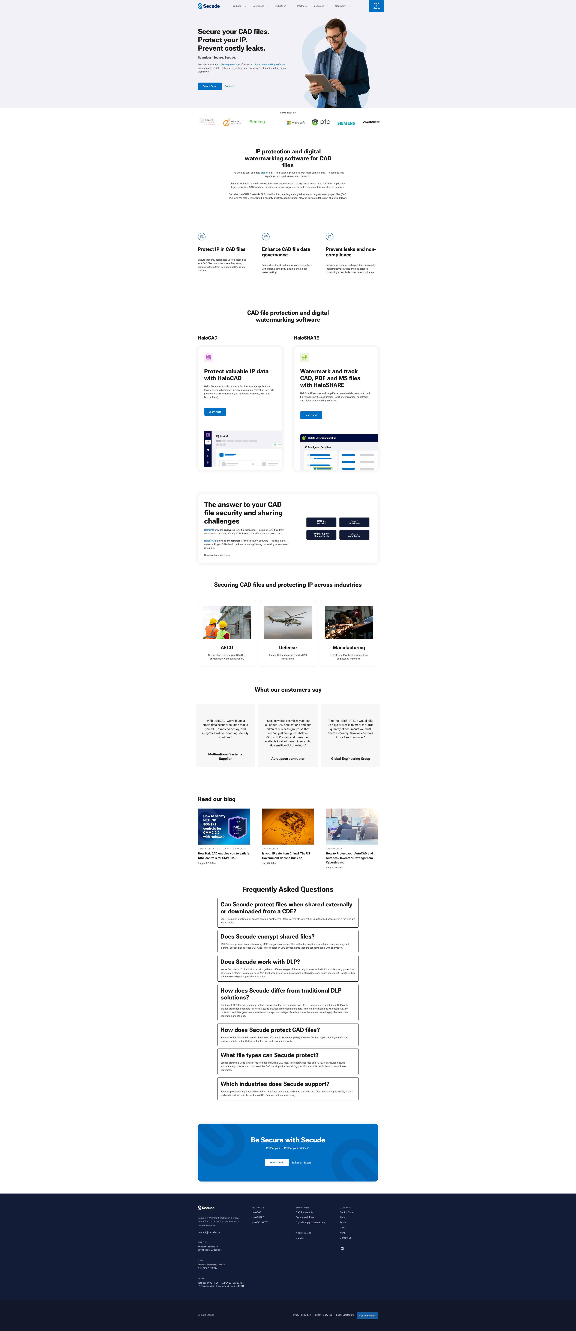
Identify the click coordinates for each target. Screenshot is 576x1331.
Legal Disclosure (345, 1314)
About (343, 1217)
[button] (239, 6)
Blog (342, 1232)
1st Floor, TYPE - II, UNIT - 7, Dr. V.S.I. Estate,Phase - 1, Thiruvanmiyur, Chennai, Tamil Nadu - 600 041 (221, 1284)
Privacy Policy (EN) (301, 1314)
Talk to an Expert (301, 1162)
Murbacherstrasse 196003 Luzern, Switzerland (210, 1248)
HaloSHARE (210, 540)
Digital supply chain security (310, 1222)
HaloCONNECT (260, 1222)
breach (264, 172)
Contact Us (231, 86)
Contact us (345, 1237)
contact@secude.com (209, 1232)
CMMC (299, 1237)
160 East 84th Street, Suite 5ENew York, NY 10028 (211, 1266)
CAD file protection (229, 64)
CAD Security (206, 848)
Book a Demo (347, 1212)
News (343, 1227)
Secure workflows (305, 1217)
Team (343, 1222)
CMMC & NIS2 (224, 848)
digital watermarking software (269, 64)
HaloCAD (209, 529)
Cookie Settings (367, 1315)
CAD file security (304, 1212)
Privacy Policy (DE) (323, 1314)
